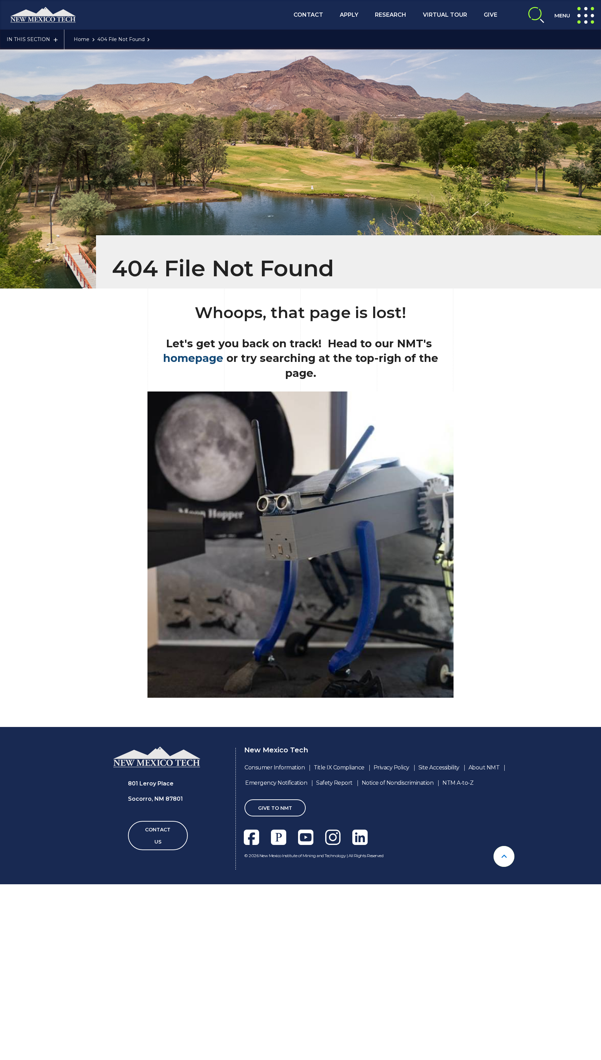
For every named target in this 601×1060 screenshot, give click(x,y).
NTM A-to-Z (457, 783)
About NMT (484, 767)
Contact (308, 14)
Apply (349, 14)
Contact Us (157, 835)
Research (390, 14)
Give (490, 14)
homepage (193, 358)
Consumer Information (275, 767)
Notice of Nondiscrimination (398, 783)
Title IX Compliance (339, 767)
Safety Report (334, 783)
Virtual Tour (445, 14)
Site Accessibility (438, 767)
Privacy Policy (391, 767)
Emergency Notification (276, 783)
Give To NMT (275, 808)
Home (81, 39)
